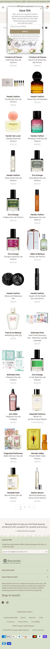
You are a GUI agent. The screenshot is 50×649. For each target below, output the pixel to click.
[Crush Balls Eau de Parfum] (37, 361)
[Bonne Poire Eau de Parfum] (13, 479)
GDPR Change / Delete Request (23, 626)
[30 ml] (37, 82)
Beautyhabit (9, 617)
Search (23, 617)
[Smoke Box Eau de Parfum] (13, 82)
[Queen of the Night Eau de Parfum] (37, 279)
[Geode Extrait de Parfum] (13, 122)
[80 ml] (13, 319)
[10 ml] (37, 439)
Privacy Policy (23, 622)
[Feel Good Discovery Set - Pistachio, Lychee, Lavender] (37, 319)
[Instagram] (7, 602)
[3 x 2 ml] (13, 279)
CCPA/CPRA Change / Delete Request (16, 630)
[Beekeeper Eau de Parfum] (37, 200)
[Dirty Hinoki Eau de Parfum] (13, 161)
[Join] (44, 551)
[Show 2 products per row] (46, 27)
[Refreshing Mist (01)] (13, 319)
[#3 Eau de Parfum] (37, 240)
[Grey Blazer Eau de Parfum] (37, 161)
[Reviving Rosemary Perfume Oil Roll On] (37, 479)
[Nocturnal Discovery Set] (13, 279)
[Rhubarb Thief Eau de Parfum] (37, 122)
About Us (32, 617)
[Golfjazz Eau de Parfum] (13, 200)
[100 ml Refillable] (37, 400)
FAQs (41, 617)
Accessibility (35, 622)
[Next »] (33, 507)
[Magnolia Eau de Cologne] (13, 400)
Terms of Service (38, 630)
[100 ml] (37, 240)
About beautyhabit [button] (10, 577)
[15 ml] (13, 161)
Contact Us (11, 622)
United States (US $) (24, 612)
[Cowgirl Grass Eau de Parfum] (13, 240)
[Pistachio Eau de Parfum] (13, 361)
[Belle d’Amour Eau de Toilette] (13, 439)
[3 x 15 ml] (37, 319)
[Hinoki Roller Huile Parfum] (37, 439)
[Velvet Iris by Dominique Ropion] (37, 400)
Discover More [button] (8, 570)
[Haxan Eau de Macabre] (37, 82)
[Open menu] (4, 7)
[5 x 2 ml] (13, 82)
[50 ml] (13, 122)
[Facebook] (3, 602)
